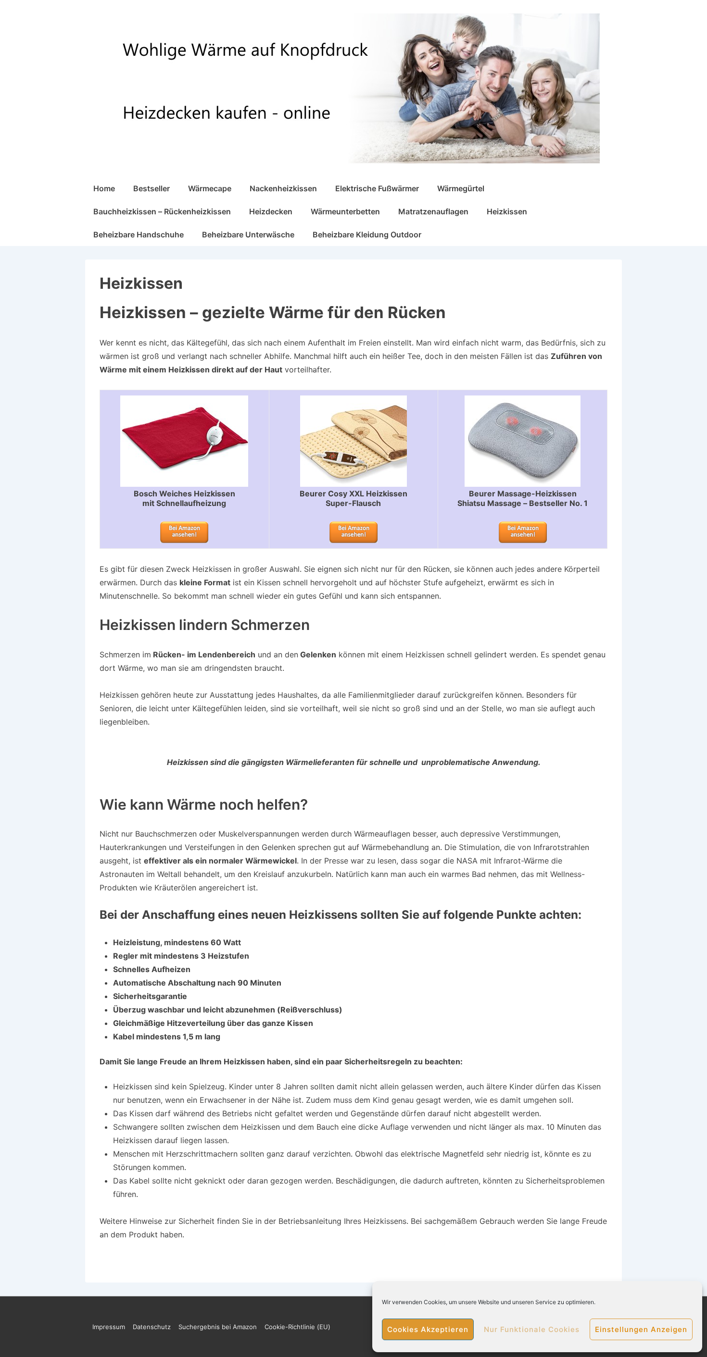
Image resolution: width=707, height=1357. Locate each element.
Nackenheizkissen (283, 188)
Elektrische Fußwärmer (377, 188)
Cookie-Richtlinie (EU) (297, 1327)
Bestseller (151, 188)
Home (104, 188)
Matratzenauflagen (433, 211)
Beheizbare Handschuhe (138, 234)
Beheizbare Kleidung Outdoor (367, 234)
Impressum (108, 1327)
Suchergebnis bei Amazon (217, 1327)
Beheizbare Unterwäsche (248, 234)
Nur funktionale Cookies (532, 1329)
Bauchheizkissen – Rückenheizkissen (162, 211)
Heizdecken (270, 211)
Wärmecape (209, 188)
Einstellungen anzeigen (641, 1329)
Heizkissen (507, 211)
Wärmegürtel (460, 188)
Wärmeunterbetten (345, 211)
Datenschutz (152, 1327)
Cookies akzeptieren (427, 1329)
